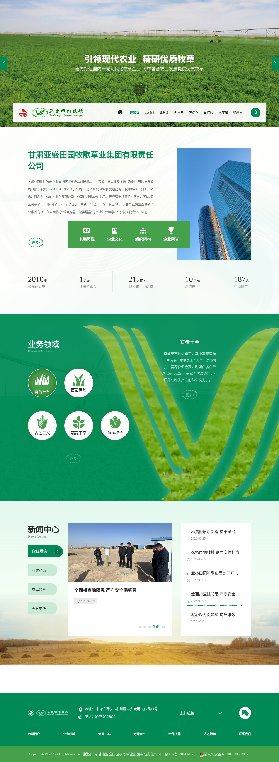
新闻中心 (179, 119)
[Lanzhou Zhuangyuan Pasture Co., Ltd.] (51, 112)
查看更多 (39, 608)
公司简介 (149, 119)
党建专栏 (193, 119)
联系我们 (237, 119)
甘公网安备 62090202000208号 (227, 754)
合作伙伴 (208, 119)
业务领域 (164, 119)
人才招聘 (223, 119)
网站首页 (134, 119)
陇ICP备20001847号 (180, 754)
